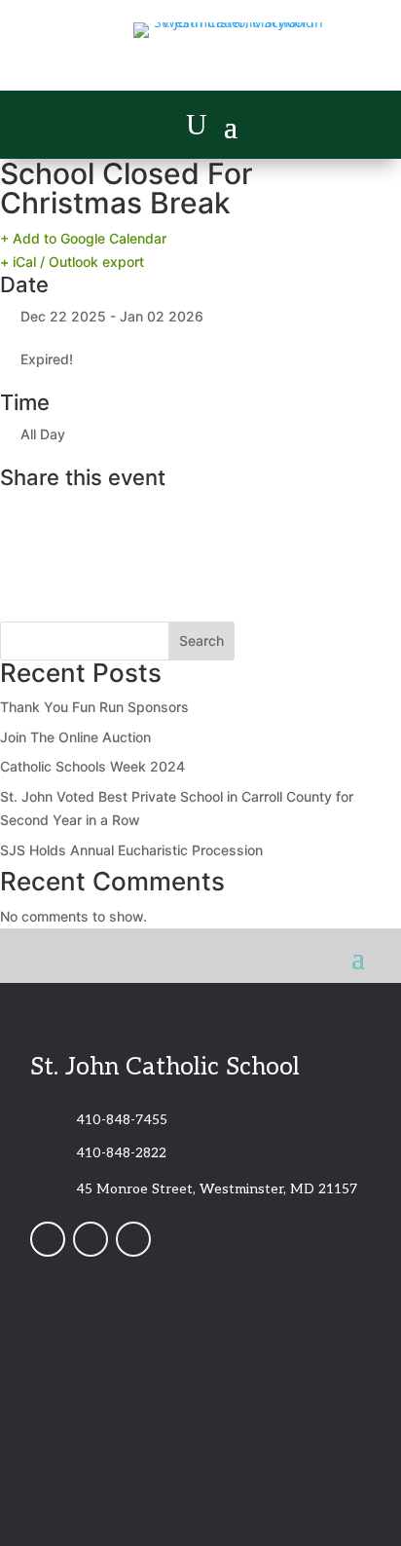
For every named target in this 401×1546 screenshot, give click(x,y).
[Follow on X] (133, 1239)
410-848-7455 (121, 1120)
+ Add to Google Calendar (83, 238)
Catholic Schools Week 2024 (92, 766)
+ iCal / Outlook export (72, 261)
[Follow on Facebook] (47, 1239)
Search (201, 640)
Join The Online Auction (75, 737)
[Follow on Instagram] (90, 1239)
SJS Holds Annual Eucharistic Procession (131, 850)
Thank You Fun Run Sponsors (94, 706)
